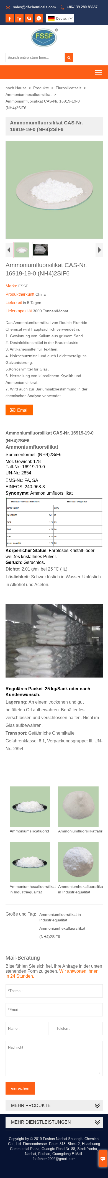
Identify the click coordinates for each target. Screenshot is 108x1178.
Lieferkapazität (19, 310)
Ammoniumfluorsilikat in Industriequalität (60, 917)
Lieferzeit (14, 302)
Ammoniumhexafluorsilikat (29, 94)
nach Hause (16, 88)
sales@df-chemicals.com (34, 7)
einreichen (20, 1088)
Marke (12, 285)
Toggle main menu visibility (98, 72)
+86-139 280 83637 (82, 7)
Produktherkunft (20, 294)
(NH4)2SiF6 (49, 936)
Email (19, 410)
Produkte (41, 88)
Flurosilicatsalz (68, 88)
